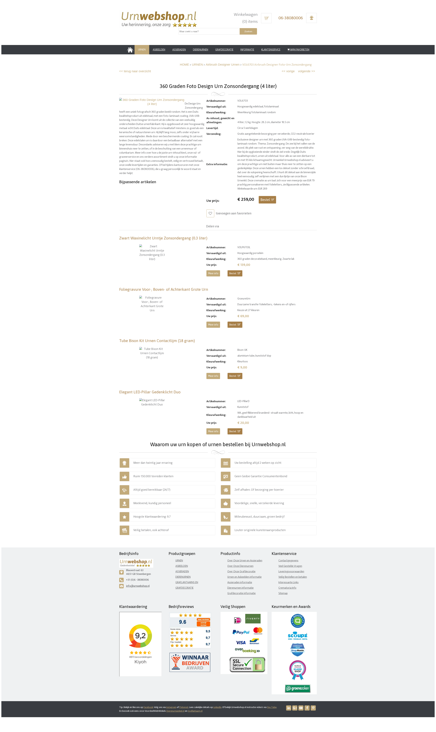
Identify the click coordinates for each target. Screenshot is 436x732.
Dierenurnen (183, 577)
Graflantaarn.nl (195, 711)
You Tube (271, 707)
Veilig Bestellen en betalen (292, 577)
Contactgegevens (288, 560)
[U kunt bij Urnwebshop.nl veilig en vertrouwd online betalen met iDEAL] (237, 622)
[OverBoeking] (247, 652)
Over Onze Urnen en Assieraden (244, 560)
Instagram (171, 707)
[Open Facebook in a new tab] (307, 708)
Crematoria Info (287, 588)
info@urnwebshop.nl (138, 586)
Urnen (179, 560)
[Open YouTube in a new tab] (300, 708)
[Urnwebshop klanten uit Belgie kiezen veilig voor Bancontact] (254, 643)
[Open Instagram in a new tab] (294, 708)
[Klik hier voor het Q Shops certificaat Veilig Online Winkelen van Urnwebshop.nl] (298, 627)
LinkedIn (217, 707)
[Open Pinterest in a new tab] (313, 708)
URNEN (197, 64)
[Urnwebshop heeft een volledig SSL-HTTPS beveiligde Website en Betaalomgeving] (247, 671)
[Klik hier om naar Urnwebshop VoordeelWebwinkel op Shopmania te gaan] (297, 655)
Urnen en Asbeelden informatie (244, 577)
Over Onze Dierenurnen (240, 566)
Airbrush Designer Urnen (222, 64)
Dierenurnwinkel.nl (175, 711)
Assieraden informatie (239, 582)
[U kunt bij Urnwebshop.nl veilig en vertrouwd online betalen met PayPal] (240, 633)
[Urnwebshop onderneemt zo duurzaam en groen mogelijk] (297, 692)
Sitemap (283, 593)
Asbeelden (181, 566)
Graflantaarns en (186, 582)
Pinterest (183, 707)
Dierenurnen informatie (240, 588)
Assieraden (182, 571)
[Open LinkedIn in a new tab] (288, 708)
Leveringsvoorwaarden (291, 571)
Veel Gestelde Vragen (290, 566)
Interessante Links (288, 582)
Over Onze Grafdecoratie (241, 571)
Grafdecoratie (184, 588)
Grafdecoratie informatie (241, 593)
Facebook (148, 707)
